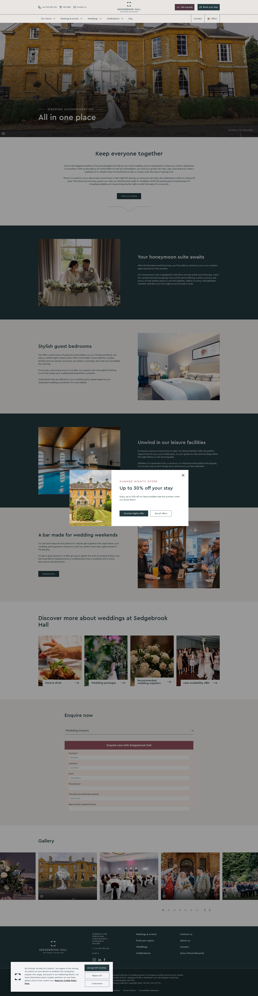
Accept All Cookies (96, 968)
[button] (17, 976)
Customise (97, 984)
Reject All (97, 976)
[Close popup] (183, 475)
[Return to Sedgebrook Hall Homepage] (129, 7)
